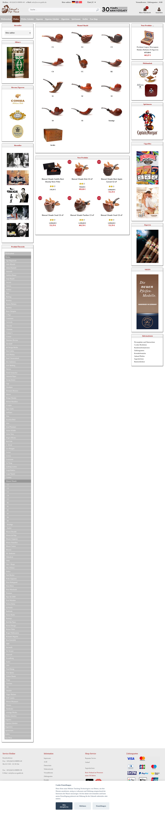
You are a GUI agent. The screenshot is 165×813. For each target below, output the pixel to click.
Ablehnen (82, 806)
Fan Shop (94, 19)
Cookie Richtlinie (140, 345)
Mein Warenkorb (145, 13)
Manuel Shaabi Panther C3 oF (82, 215)
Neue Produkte (146, 25)
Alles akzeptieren (64, 806)
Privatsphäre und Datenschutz (144, 342)
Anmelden (159, 13)
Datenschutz (47, 765)
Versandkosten (141, 2)
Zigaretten (65, 19)
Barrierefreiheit (139, 362)
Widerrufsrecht (48, 769)
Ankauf (87, 762)
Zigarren (39, 19)
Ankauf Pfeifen (139, 356)
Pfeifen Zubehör (27, 19)
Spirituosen (76, 19)
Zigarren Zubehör (52, 19)
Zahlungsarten (152, 2)
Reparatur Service (90, 758)
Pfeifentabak (6, 19)
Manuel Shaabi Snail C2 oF (53, 215)
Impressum (47, 758)
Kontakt (46, 780)
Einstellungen (101, 806)
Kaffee (85, 19)
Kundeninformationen (142, 348)
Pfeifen (16, 19)
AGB (160, 2)
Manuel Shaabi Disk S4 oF (82, 179)
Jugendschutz (139, 359)
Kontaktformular (140, 353)
